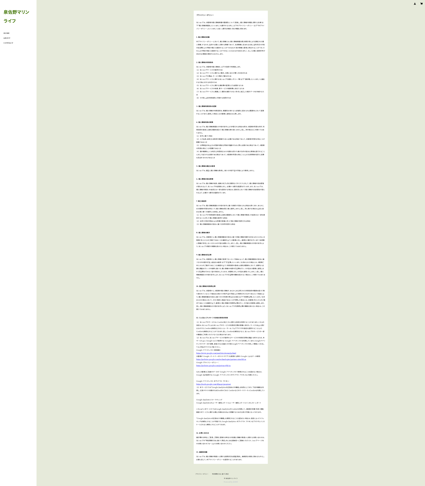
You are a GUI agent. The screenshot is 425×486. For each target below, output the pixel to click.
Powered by (228, 482)
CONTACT (8, 43)
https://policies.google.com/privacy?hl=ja (213, 366)
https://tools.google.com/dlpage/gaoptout (213, 384)
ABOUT (7, 38)
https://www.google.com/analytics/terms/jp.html (216, 353)
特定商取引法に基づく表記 (220, 474)
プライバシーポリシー (202, 474)
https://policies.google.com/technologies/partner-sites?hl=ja (221, 359)
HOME (7, 33)
